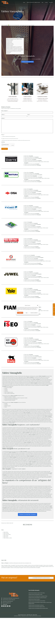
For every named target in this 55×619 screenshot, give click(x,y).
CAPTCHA (3, 142)
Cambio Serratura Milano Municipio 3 (34, 599)
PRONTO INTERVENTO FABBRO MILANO (33, 2)
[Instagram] (4, 606)
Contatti (46, 2)
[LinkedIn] (5, 606)
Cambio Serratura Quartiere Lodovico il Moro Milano (37, 592)
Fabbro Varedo (6, 535)
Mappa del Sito (35, 614)
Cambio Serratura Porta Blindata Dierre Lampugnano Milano (38, 596)
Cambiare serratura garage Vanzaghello (16, 567)
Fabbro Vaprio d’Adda (7, 534)
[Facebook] (2, 606)
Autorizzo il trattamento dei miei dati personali (8, 136)
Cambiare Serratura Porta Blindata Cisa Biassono (36, 605)
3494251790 (5, 604)
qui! (17, 138)
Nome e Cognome (4, 110)
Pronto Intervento (9, 41)
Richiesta (3, 118)
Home (24, 2)
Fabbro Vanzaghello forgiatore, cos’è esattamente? (14, 46)
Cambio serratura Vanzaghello (48, 565)
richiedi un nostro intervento (27, 61)
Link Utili (8, 53)
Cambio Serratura (9, 42)
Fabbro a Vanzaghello (11, 565)
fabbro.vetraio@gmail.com (7, 602)
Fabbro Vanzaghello (10, 40)
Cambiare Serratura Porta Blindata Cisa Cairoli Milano (37, 600)
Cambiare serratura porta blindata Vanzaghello (35, 565)
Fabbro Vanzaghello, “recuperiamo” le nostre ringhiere (15, 48)
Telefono (3, 114)
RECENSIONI (9, 52)
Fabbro (2, 563)
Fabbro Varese (6, 536)
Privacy (3, 134)
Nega (26, 312)
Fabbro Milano (6, 532)
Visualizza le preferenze (34, 312)
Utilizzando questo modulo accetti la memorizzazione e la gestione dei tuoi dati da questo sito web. (16, 140)
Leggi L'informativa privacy (22, 614)
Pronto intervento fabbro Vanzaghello (21, 565)
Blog (42, 2)
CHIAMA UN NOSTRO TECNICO (27, 514)
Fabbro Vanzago (6, 533)
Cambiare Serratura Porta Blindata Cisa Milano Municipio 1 (38, 597)
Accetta (20, 312)
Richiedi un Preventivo (10, 44)
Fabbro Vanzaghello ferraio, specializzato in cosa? (14, 47)
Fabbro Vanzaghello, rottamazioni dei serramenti (14, 51)
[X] (7, 606)
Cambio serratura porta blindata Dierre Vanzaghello (32, 567)
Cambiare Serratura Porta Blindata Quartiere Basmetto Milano (38, 608)
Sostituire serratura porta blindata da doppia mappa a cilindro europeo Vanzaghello (31, 566)
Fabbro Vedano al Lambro (8, 537)
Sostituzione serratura (10, 43)
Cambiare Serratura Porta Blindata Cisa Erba (35, 594)
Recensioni (51, 2)
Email (29, 114)
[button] (37, 305)
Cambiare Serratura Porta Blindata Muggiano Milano (37, 606)
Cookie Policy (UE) (29, 614)
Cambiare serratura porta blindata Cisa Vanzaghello (9, 566)
